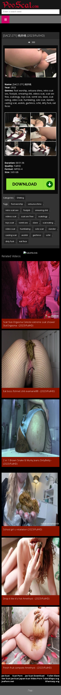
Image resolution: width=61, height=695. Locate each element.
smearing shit (41, 210)
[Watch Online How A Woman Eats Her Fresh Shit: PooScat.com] (20, 4)
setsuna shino (34, 204)
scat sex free (27, 216)
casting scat (11, 235)
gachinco (37, 235)
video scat (10, 228)
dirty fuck (9, 241)
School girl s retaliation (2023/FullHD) (22, 529)
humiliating (25, 228)
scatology (42, 216)
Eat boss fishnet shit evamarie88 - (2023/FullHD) (29, 391)
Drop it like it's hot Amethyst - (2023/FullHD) (26, 598)
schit (48, 235)
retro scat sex (11, 210)
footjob (26, 210)
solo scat (39, 228)
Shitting (20, 197)
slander (52, 228)
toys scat (9, 222)
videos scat (10, 216)
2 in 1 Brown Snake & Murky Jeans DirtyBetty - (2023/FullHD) (27, 462)
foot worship (17, 204)
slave (35, 222)
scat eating (48, 222)
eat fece (23, 241)
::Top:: (30, 690)
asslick (24, 235)
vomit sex (23, 222)
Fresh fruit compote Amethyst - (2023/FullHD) (27, 667)
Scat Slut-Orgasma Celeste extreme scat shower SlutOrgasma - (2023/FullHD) (29, 323)
